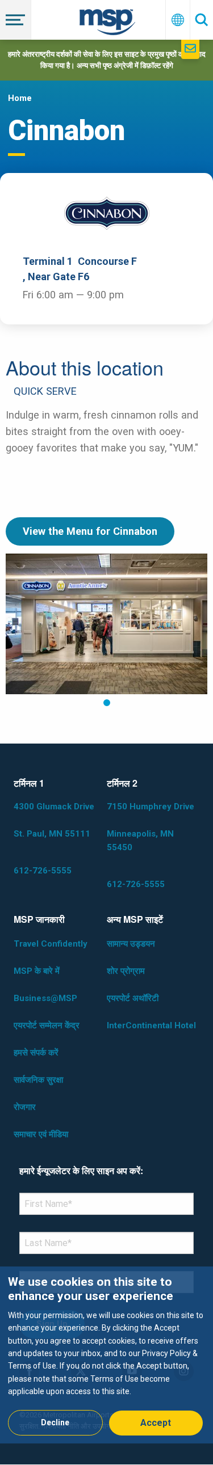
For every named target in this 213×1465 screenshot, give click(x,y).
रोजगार (25, 1107)
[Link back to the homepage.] (107, 24)
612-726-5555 (43, 871)
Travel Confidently (50, 944)
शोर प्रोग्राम (126, 971)
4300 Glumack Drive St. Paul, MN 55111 (54, 820)
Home (20, 98)
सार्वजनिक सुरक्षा (38, 1080)
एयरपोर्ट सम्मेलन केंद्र (47, 1025)
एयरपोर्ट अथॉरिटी (132, 998)
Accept (155, 1422)
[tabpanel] (106, 624)
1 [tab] (106, 703)
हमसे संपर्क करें (36, 1053)
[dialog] (106, 1354)
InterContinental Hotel (151, 1025)
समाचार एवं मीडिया (41, 1134)
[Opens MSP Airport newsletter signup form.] (190, 49)
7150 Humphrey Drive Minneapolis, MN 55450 (150, 826)
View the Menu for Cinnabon (90, 531)
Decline (55, 1422)
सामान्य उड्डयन (131, 944)
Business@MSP (45, 998)
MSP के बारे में (37, 971)
